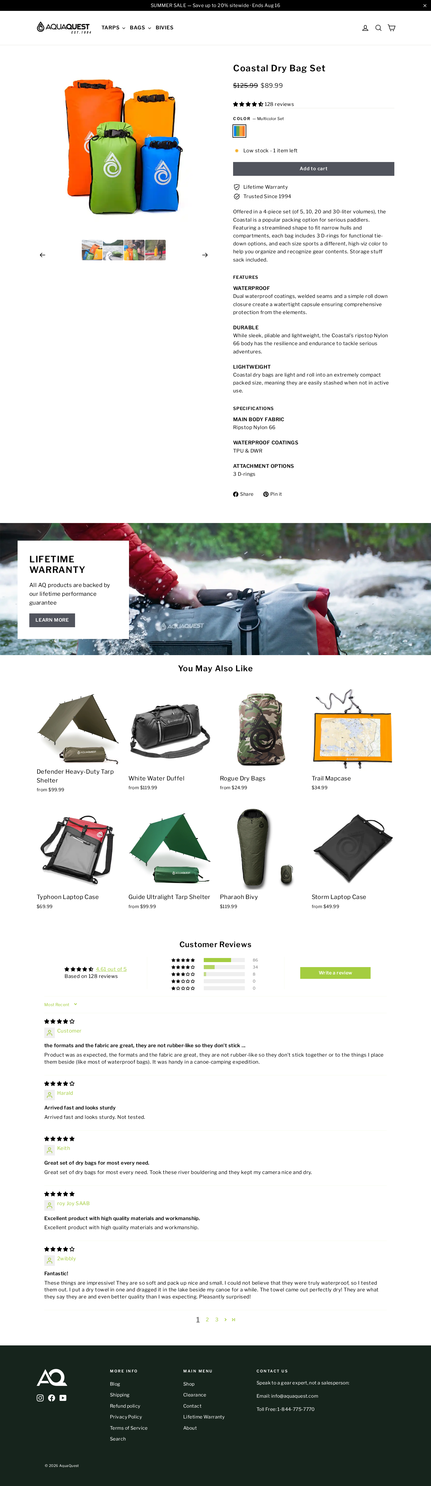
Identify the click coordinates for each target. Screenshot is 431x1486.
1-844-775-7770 (296, 1409)
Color (258, 118)
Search (118, 1439)
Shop (189, 1384)
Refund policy (125, 1406)
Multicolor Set (239, 131)
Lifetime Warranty (204, 1417)
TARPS (111, 28)
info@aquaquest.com (294, 1396)
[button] (249, 104)
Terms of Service (129, 1428)
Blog (115, 1384)
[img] (59, 1021)
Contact (192, 1406)
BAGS (138, 28)
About (190, 1428)
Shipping (120, 1395)
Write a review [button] (335, 973)
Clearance (194, 1395)
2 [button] (207, 1320)
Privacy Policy (126, 1417)
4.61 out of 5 (111, 969)
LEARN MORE (52, 620)
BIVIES (165, 28)
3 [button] (216, 1320)
